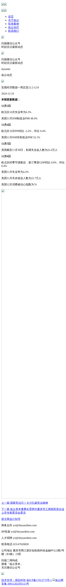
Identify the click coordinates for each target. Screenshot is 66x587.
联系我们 (13, 30)
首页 (11, 16)
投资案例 (13, 23)
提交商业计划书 (10, 519)
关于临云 (13, 20)
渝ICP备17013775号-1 (39, 580)
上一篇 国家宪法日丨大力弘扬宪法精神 (24, 502)
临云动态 (13, 27)
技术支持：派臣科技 (13, 580)
